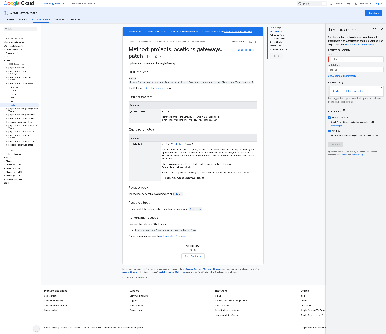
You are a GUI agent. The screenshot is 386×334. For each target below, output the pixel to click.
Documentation (144, 42)
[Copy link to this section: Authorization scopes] (161, 218)
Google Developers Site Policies (171, 272)
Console (338, 3)
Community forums (139, 296)
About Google (50, 327)
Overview (9, 19)
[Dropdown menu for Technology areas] (64, 3)
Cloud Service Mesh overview (238, 31)
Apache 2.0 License (130, 272)
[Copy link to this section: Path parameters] (155, 97)
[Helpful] (250, 42)
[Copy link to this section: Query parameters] (158, 130)
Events (304, 300)
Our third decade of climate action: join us (123, 327)
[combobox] (312, 3)
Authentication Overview (173, 236)
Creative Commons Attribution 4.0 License (204, 269)
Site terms (75, 327)
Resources (74, 19)
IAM (199, 172)
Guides (23, 19)
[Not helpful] (255, 42)
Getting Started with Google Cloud (231, 300)
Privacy (63, 327)
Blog (303, 296)
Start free (374, 13)
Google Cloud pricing (53, 300)
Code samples (222, 305)
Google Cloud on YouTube (313, 310)
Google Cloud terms (92, 327)
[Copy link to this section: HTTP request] (151, 72)
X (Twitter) (306, 305)
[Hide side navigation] (36, 329)
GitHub (218, 296)
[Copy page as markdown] (156, 56)
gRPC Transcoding (153, 88)
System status (137, 310)
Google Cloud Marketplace (56, 305)
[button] (19, 49)
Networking (160, 42)
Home (131, 42)
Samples (59, 19)
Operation (195, 209)
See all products (51, 296)
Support (133, 300)
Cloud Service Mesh (23, 13)
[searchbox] (20, 29)
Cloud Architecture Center (227, 310)
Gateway (178, 194)
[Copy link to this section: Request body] (151, 188)
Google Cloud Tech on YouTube (315, 315)
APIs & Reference (41, 19)
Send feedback (246, 49)
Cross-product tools (81, 3)
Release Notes (136, 305)
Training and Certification (227, 315)
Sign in (379, 3)
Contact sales (50, 310)
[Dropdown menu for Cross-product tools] (95, 3)
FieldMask (177, 144)
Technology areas (51, 3)
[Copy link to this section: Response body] (153, 203)
